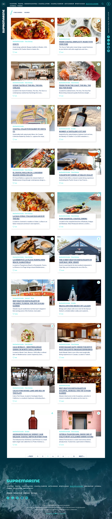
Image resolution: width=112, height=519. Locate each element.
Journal (13, 6)
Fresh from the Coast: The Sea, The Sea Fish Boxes (75, 86)
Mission (9, 493)
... (68, 456)
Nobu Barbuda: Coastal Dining (73, 218)
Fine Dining (28, 41)
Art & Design (69, 4)
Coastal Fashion (57, 4)
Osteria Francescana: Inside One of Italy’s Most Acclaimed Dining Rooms (76, 435)
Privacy (34, 493)
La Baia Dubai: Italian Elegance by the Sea (29, 217)
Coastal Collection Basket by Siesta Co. (29, 130)
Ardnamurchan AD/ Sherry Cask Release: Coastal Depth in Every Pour (30, 435)
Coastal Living (44, 4)
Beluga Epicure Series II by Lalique (75, 306)
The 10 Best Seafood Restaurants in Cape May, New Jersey (75, 260)
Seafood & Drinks (92, 4)
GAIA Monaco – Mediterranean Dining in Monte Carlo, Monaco (27, 348)
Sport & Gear (80, 4)
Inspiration (88, 486)
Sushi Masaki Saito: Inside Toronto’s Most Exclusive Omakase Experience (75, 348)
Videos (19, 6)
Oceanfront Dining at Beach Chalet (76, 175)
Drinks (73, 128)
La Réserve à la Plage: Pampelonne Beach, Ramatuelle (29, 260)
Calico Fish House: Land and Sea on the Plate (29, 391)
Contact (26, 493)
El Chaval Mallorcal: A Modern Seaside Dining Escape (27, 173)
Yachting (13, 4)
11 (74, 456)
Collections (17, 488)
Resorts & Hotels (30, 4)
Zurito (16, 44)
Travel (20, 4)
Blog (32, 298)
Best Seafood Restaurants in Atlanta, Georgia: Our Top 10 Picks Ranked (75, 390)
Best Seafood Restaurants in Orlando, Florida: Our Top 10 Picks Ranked (28, 303)
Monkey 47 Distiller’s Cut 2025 (72, 131)
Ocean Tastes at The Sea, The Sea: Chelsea (28, 86)
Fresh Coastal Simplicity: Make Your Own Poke (76, 42)
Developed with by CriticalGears (56, 513)
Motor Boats (28, 488)
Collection (18, 493)
